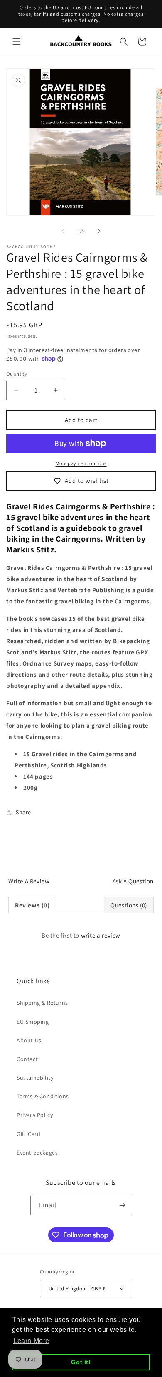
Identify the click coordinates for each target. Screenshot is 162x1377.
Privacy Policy (35, 1115)
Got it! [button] (81, 1362)
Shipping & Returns (42, 1002)
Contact (27, 1059)
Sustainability (35, 1077)
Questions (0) (128, 905)
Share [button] (23, 812)
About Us (29, 1040)
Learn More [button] (31, 1340)
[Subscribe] (122, 1205)
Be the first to (81, 935)
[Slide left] (63, 231)
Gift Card (28, 1134)
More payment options (81, 463)
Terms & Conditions (43, 1096)
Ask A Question (133, 881)
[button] (16, 41)
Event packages (37, 1152)
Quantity (16, 373)
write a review (100, 935)
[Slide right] (99, 231)
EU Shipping (33, 1021)
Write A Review (28, 881)
